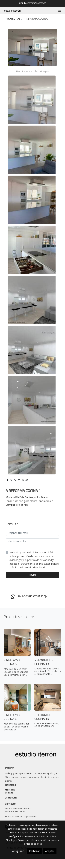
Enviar (32, 575)
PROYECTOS (13, 18)
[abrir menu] (59, 10)
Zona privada (11, 797)
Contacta (9, 792)
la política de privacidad (38, 560)
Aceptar (49, 851)
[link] (12, 11)
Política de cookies (32, 843)
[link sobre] (32, 756)
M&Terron (10, 789)
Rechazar (34, 851)
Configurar (17, 851)
